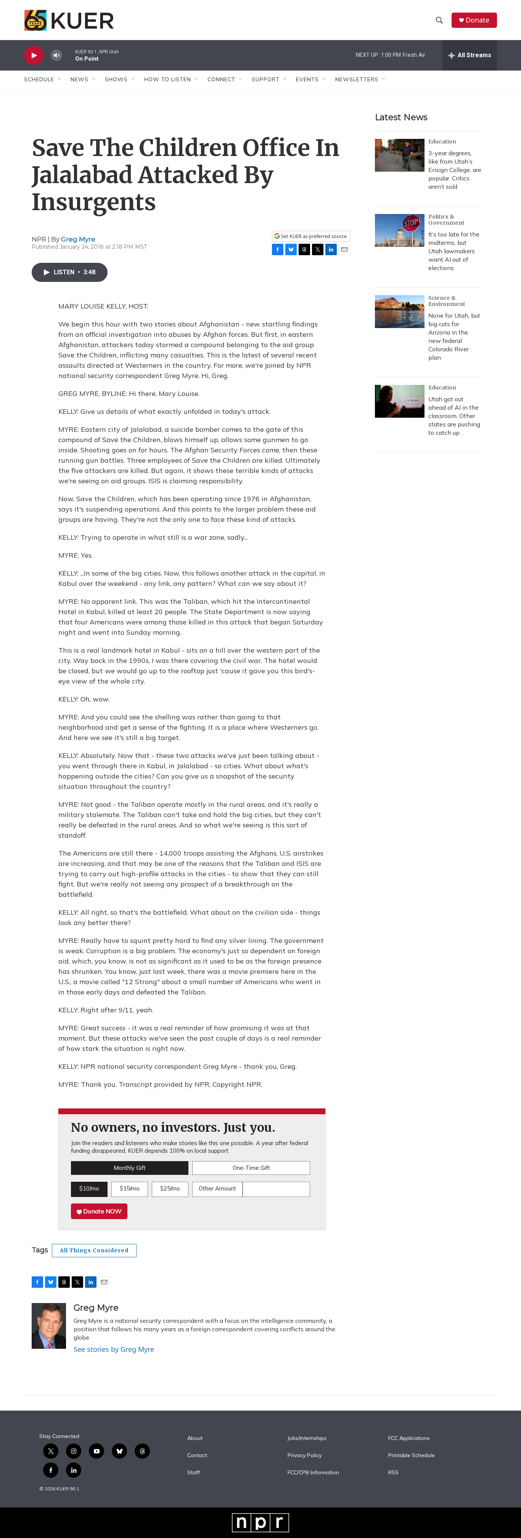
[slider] (69, 55)
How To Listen (167, 79)
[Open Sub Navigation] (60, 79)
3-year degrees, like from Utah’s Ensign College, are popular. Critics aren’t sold (454, 169)
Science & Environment (446, 300)
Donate (477, 20)
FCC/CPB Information (313, 1473)
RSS (393, 1473)
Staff (193, 1473)
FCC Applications (409, 1438)
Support (266, 79)
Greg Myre (78, 239)
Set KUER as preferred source (313, 236)
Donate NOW (102, 1211)
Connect (221, 79)
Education (442, 141)
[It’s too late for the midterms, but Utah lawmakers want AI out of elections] (400, 230)
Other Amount (217, 1188)
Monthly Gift (130, 1167)
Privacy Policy (305, 1456)
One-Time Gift (251, 1167)
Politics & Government (446, 219)
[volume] (56, 55)
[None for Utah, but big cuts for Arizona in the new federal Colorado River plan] (400, 311)
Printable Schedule (411, 1456)
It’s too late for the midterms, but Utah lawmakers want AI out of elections (453, 251)
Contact (197, 1456)
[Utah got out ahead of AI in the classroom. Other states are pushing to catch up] (400, 401)
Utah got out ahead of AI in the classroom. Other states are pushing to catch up (454, 415)
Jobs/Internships (307, 1438)
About (195, 1438)
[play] (33, 55)
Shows (116, 79)
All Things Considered (94, 1250)
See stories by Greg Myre (114, 1349)
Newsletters (356, 79)
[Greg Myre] (49, 1326)
